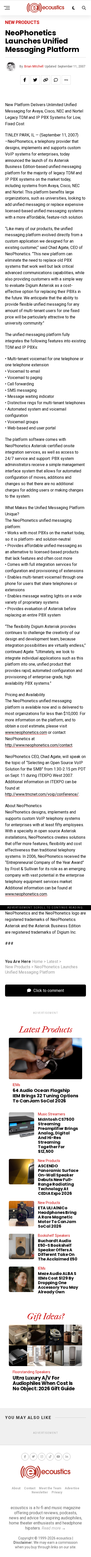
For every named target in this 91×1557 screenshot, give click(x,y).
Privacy (57, 1492)
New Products (17, 967)
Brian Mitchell (33, 66)
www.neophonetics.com (26, 732)
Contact (29, 1488)
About (16, 1488)
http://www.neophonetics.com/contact (38, 745)
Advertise (72, 1488)
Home (37, 962)
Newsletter (40, 1492)
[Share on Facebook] (24, 80)
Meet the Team (50, 1488)
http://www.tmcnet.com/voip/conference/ (42, 794)
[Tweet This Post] (35, 80)
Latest (52, 962)
